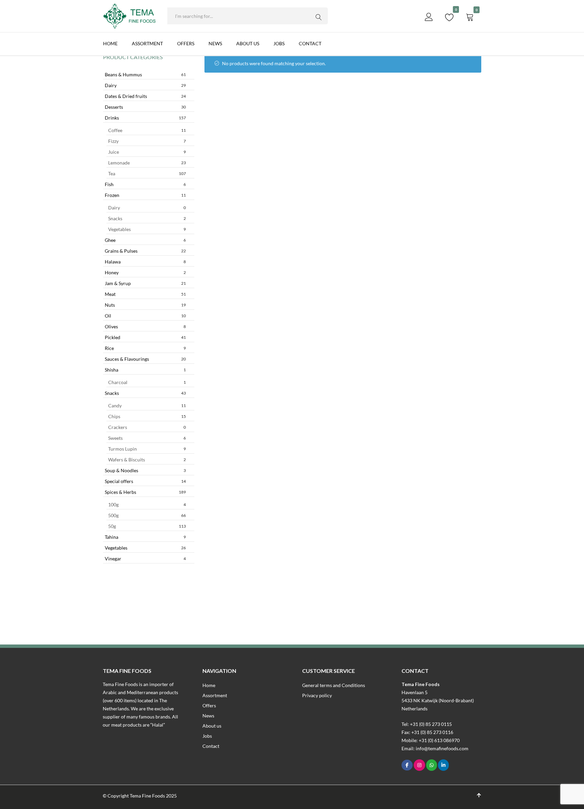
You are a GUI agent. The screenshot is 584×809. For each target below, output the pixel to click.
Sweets (147, 438)
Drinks (145, 118)
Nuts (145, 305)
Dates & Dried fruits (145, 96)
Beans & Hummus (145, 74)
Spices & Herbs (145, 492)
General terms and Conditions (333, 685)
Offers (185, 43)
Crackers (147, 427)
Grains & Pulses (145, 251)
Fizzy (147, 141)
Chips (147, 416)
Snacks (147, 218)
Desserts (145, 107)
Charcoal (147, 382)
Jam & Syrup (145, 283)
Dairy (145, 85)
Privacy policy (317, 695)
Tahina (145, 537)
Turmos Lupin (147, 449)
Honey (145, 272)
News (215, 43)
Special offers (145, 481)
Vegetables (147, 229)
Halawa (145, 261)
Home (110, 43)
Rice (145, 348)
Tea (147, 173)
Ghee (145, 240)
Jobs (279, 43)
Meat (145, 294)
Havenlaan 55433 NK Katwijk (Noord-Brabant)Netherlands (438, 700)
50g (147, 526)
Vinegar (145, 558)
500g (147, 515)
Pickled (145, 337)
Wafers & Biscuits (147, 459)
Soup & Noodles (145, 470)
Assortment (147, 43)
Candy (147, 405)
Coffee (147, 130)
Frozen (145, 195)
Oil (145, 316)
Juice (147, 152)
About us (247, 43)
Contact (310, 43)
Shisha (145, 370)
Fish (145, 184)
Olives (145, 326)
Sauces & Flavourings (145, 359)
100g (147, 504)
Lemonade (147, 163)
